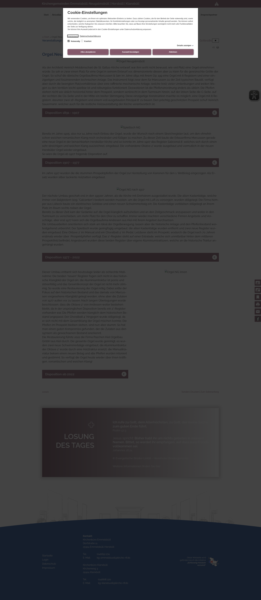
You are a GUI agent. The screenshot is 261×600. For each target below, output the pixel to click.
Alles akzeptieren (88, 52)
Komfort (87, 41)
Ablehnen (173, 52)
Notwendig (75, 41)
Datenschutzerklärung (90, 36)
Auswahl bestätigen (130, 52)
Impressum (73, 36)
